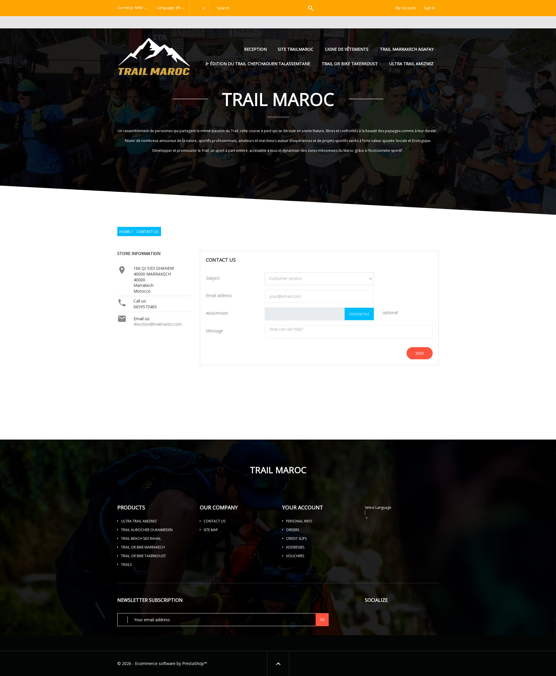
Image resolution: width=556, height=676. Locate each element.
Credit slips (296, 538)
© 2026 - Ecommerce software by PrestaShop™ (162, 663)
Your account (302, 507)
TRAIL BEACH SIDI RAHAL (141, 538)
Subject (213, 278)
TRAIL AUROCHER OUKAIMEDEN (147, 529)
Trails (126, 564)
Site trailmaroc (295, 49)
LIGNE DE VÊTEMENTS (346, 49)
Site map (211, 529)
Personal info (299, 521)
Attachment (217, 313)
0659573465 (145, 306)
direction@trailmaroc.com (157, 324)
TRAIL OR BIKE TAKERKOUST (350, 63)
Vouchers (295, 555)
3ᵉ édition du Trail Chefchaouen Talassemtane (257, 63)
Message (214, 331)
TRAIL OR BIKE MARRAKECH (143, 547)
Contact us (214, 521)
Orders (292, 529)
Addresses (295, 547)
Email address (219, 295)
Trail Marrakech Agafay (407, 49)
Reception (256, 49)
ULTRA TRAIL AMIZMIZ (411, 63)
